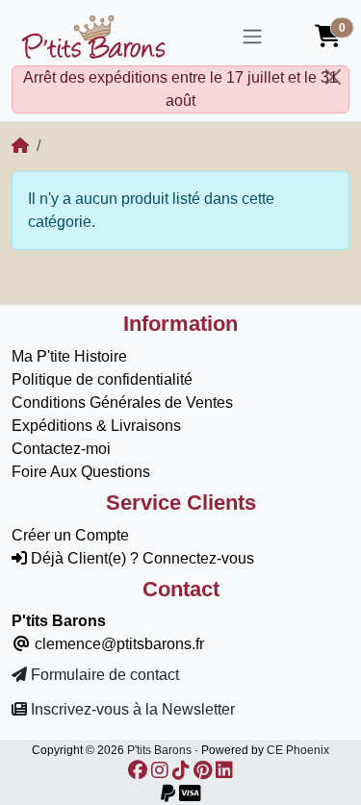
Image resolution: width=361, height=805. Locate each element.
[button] (327, 36)
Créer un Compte (70, 535)
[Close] (333, 77)
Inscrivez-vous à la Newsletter (131, 709)
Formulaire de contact (103, 675)
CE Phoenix (298, 750)
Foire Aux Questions (81, 472)
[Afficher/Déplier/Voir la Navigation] (252, 36)
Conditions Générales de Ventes (122, 402)
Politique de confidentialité (102, 379)
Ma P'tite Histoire (69, 356)
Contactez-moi (61, 448)
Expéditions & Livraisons (96, 425)
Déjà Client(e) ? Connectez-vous (140, 558)
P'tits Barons (159, 750)
